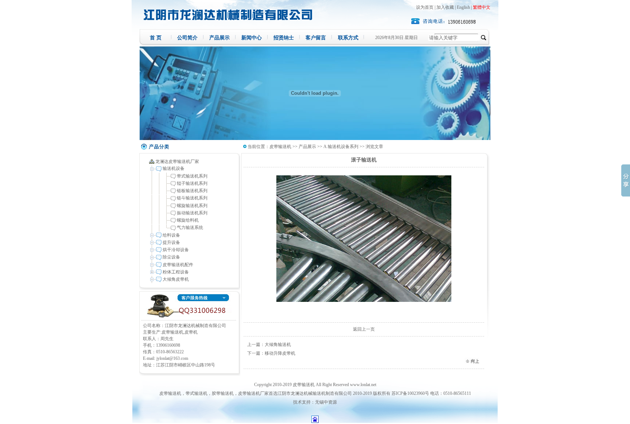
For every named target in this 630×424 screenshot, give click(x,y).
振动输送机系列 (192, 212)
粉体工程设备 (176, 272)
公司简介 (187, 37)
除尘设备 (171, 257)
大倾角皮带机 (176, 279)
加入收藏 (445, 7)
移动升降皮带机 (280, 353)
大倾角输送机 (278, 344)
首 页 (156, 37)
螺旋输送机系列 (192, 205)
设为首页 (424, 7)
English (463, 7)
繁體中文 (481, 7)
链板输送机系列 (192, 190)
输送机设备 (173, 168)
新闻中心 (251, 37)
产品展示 (219, 37)
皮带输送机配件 (178, 264)
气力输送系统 (190, 227)
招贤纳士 (283, 37)
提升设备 (171, 242)
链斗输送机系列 (192, 198)
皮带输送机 (280, 146)
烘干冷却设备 (176, 249)
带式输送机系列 (192, 176)
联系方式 (348, 37)
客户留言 (316, 37)
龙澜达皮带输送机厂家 (177, 161)
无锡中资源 (326, 402)
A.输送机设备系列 (340, 146)
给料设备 (171, 235)
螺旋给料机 (188, 220)
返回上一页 (364, 329)
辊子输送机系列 (192, 183)
